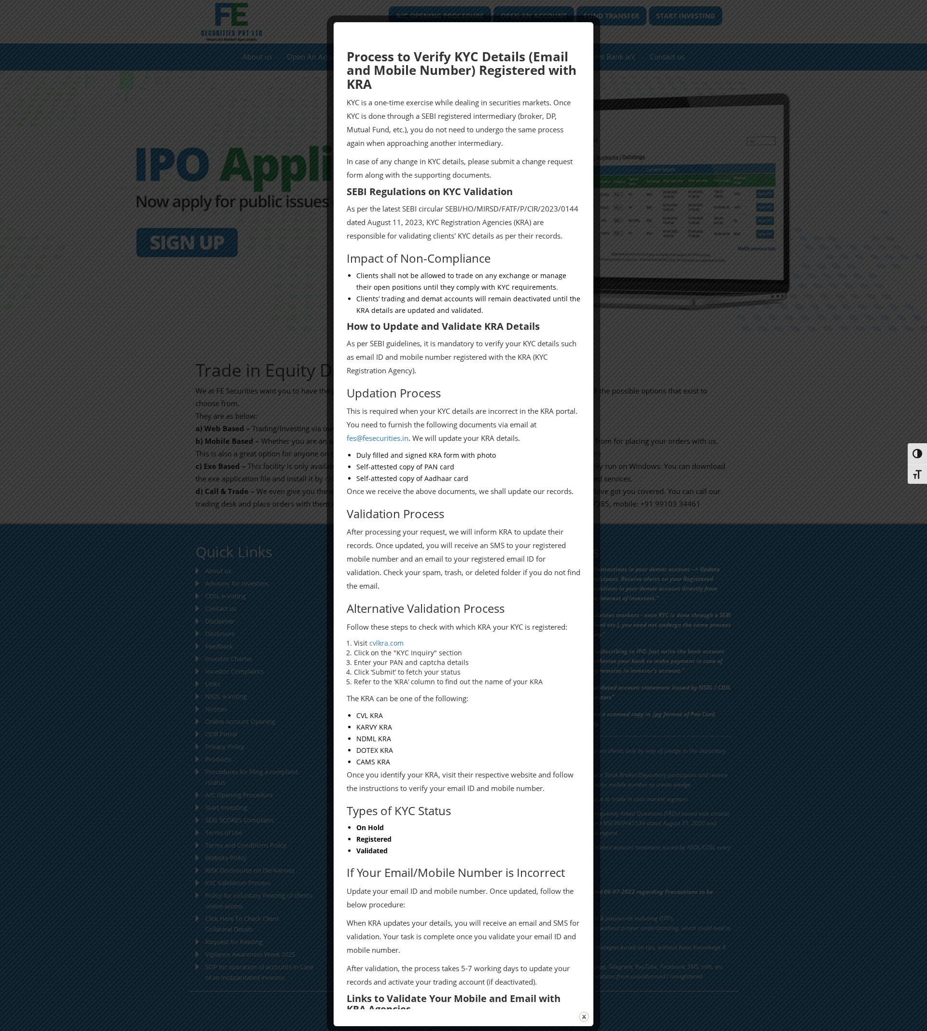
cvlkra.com (386, 643)
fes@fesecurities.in (377, 438)
